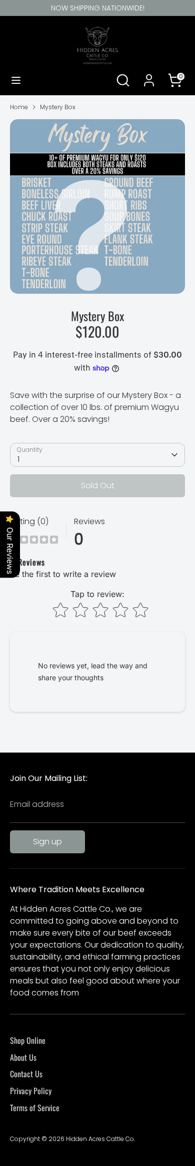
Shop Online (28, 1040)
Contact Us (26, 1074)
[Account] (149, 76)
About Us (23, 1057)
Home (19, 107)
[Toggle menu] (16, 80)
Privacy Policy (31, 1091)
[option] (97, 206)
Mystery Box (58, 107)
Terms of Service (35, 1108)
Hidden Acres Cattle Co (100, 1139)
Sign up (47, 841)
